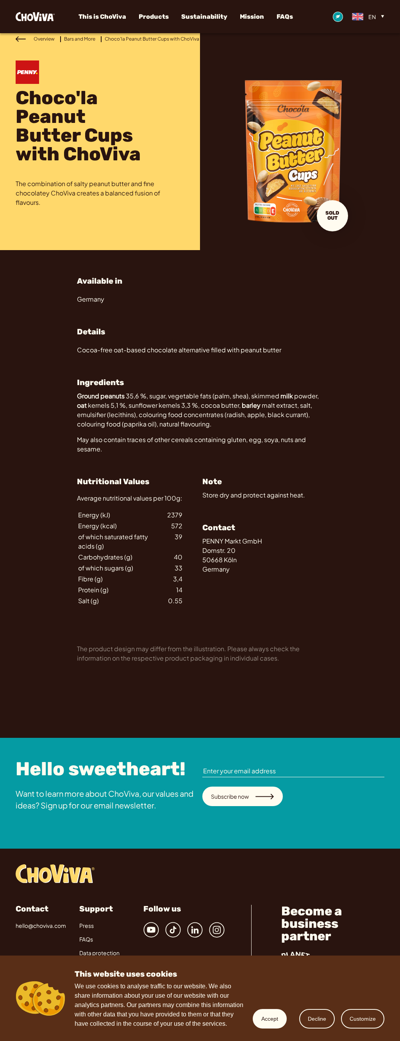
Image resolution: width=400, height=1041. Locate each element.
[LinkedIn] (195, 930)
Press (86, 925)
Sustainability (204, 16)
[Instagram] (217, 930)
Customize (363, 1019)
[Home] (42, 16)
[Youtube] (151, 930)
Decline (317, 1019)
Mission (252, 16)
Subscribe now (230, 796)
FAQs (285, 16)
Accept (269, 1019)
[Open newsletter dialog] (379, 737)
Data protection (99, 952)
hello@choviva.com (41, 925)
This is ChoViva (102, 16)
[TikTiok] (173, 930)
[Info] (338, 16)
